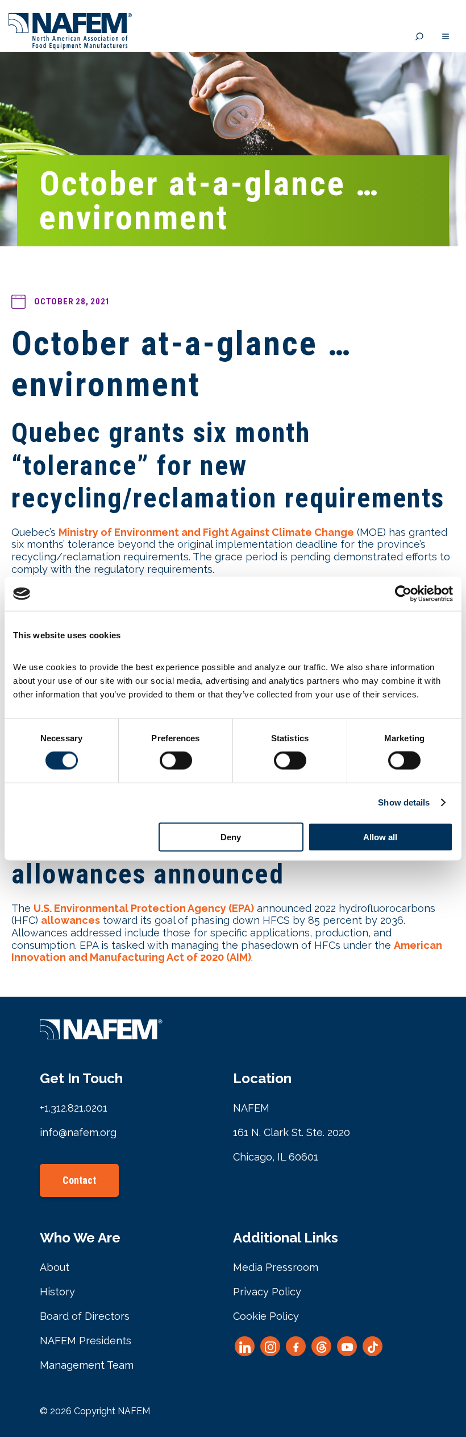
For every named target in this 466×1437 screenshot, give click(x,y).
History (57, 1292)
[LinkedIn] (245, 1346)
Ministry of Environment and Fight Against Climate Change (206, 532)
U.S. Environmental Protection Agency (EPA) (144, 908)
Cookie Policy (266, 1316)
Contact (79, 1180)
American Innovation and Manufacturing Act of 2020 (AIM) (226, 951)
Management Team (87, 1365)
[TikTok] (372, 1346)
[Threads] (321, 1346)
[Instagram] (270, 1346)
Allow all (380, 836)
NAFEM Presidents (85, 1341)
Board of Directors (85, 1316)
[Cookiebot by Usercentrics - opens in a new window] (403, 593)
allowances (70, 920)
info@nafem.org (78, 1132)
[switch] (176, 760)
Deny (230, 836)
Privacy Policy (267, 1292)
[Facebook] (296, 1346)
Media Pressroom (275, 1267)
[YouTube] (347, 1346)
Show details (404, 802)
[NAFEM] (70, 46)
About (54, 1267)
